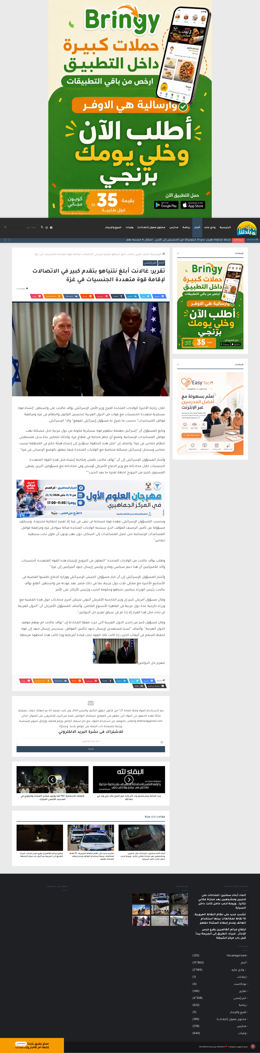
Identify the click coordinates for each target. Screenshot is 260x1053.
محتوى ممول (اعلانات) (151, 227)
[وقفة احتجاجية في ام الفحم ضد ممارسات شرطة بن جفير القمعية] (179, 921)
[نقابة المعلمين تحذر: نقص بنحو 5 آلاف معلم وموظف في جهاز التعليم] (141, 921)
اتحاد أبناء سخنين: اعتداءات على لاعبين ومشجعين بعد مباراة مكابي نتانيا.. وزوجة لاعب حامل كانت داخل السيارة (143, 856)
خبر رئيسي (150, 262)
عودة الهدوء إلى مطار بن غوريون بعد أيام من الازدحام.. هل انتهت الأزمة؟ (186, 239)
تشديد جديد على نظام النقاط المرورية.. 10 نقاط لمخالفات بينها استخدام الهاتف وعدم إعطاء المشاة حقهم (92, 856)
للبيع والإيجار (113, 227)
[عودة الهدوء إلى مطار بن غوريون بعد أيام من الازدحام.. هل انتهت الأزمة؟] (160, 910)
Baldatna (221, 1047)
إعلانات (241, 977)
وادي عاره (209, 227)
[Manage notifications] (253, 1046)
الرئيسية (225, 227)
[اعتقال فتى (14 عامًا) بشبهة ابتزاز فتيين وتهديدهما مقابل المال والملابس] (160, 921)
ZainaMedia (204, 1047)
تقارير (243, 991)
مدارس (173, 227)
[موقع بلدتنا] (247, 228)
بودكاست (240, 984)
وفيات (129, 227)
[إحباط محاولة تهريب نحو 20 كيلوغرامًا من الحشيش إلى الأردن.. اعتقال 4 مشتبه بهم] (179, 910)
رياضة (186, 227)
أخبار (197, 227)
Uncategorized (236, 955)
